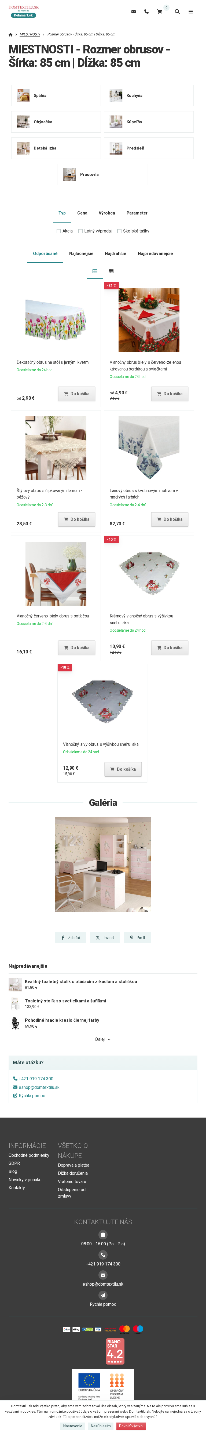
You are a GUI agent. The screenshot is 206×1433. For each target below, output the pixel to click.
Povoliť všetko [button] (131, 1426)
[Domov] (26, 11)
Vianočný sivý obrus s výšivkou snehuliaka (100, 744)
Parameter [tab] (137, 213)
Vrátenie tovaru (72, 1181)
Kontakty (17, 1187)
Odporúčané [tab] (45, 253)
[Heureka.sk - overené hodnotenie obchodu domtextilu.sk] (92, 1351)
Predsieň (135, 148)
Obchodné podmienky (29, 1155)
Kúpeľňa (134, 121)
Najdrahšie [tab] (115, 253)
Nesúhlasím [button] (101, 1426)
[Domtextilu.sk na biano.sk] (115, 1351)
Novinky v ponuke (25, 1179)
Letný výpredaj (98, 231)
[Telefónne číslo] (146, 11)
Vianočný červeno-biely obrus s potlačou (53, 616)
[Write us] (103, 1295)
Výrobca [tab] (107, 213)
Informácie (27, 1146)
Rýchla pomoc (32, 1095)
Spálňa (40, 95)
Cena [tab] (82, 213)
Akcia (67, 231)
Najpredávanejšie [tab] (155, 253)
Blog (13, 1171)
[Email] (133, 11)
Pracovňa (89, 174)
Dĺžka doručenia (73, 1173)
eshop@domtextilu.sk (39, 1087)
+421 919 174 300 (36, 1078)
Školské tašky (136, 231)
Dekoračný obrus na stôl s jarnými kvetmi (53, 362)
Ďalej (100, 1039)
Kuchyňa (134, 95)
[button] (76, 394)
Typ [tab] (62, 213)
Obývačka (43, 121)
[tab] (95, 271)
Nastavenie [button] (72, 1426)
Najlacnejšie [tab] (81, 253)
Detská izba (45, 148)
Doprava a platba (73, 1165)
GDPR (14, 1163)
